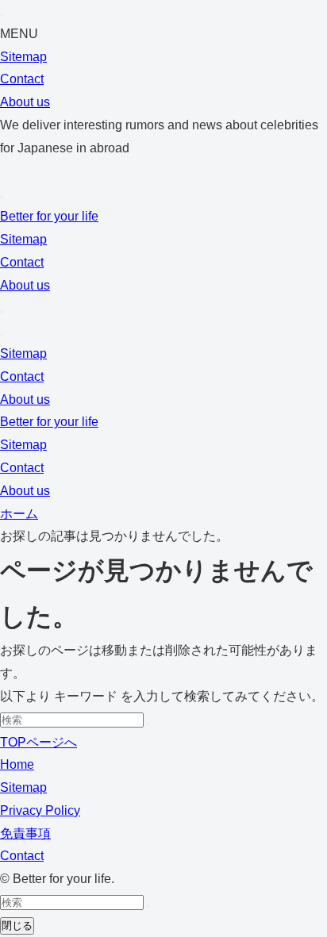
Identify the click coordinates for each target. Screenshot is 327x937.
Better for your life (49, 216)
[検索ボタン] (1, 311)
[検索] (1, 197)
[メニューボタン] (1, 334)
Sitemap (23, 56)
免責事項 (25, 833)
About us (25, 102)
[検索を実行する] (148, 723)
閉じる (17, 925)
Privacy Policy (40, 810)
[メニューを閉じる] (1, 15)
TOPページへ (38, 742)
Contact (22, 79)
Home (17, 764)
